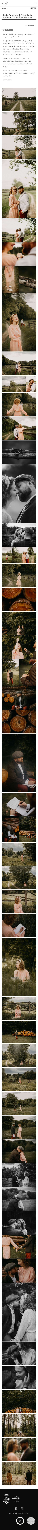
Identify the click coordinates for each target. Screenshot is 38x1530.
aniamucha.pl (23, 1513)
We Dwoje (9, 30)
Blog (34, 8)
